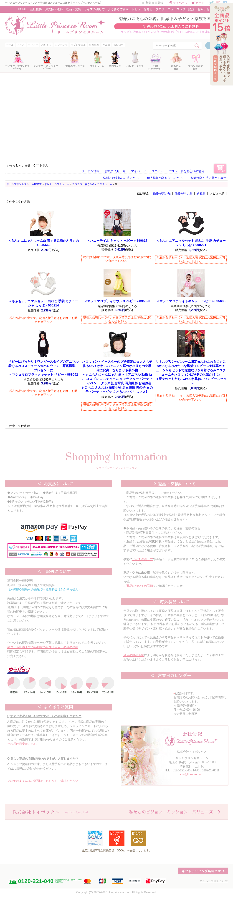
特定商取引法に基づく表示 (208, 178)
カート (200, 3)
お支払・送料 (54, 9)
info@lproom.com (191, 774)
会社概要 (36, 9)
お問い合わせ (206, 9)
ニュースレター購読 (181, 9)
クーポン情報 (90, 171)
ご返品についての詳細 (138, 585)
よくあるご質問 (118, 9)
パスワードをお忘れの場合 (186, 171)
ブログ (160, 9)
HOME (22, 9)
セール (10, 44)
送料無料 (94, 44)
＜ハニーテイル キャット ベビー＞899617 (117, 240)
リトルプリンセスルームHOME (24, 184)
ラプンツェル (78, 44)
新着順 (201, 193)
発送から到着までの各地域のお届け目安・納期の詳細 (42, 647)
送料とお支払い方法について (122, 178)
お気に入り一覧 (115, 171)
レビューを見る (142, 9)
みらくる (46, 44)
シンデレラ (61, 44)
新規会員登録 (154, 3)
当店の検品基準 (133, 655)
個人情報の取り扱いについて (166, 178)
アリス (21, 44)
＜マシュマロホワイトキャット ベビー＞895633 (190, 301)
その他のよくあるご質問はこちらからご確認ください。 (44, 781)
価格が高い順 (183, 193)
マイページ (180, 3)
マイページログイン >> (214, 881)
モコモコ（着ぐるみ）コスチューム (92, 184)
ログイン (157, 171)
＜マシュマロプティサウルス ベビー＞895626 (117, 301)
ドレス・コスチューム (56, 184)
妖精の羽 (119, 44)
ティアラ (33, 44)
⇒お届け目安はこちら (22, 743)
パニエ (106, 44)
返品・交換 (73, 9)
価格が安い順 (162, 193)
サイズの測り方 (94, 9)
